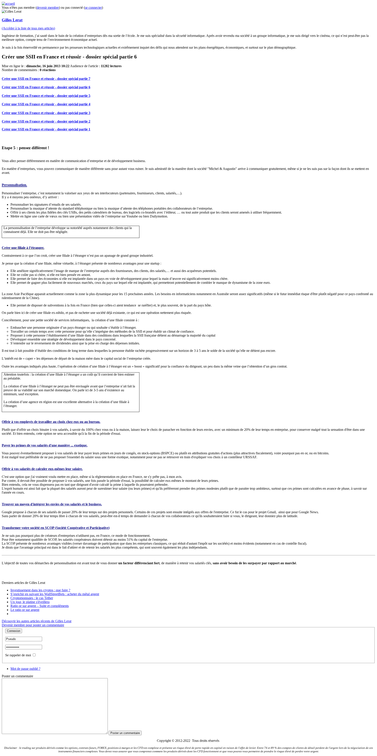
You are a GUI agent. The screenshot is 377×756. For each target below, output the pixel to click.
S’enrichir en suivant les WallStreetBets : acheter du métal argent (54, 594)
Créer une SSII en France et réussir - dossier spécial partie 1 (46, 129)
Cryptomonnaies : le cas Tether (31, 598)
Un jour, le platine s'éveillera (30, 602)
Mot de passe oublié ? (25, 668)
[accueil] (8, 3)
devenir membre (48, 7)
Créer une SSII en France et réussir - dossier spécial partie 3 (46, 113)
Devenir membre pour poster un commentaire (33, 625)
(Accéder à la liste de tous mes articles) (28, 28)
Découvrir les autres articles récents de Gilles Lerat (36, 621)
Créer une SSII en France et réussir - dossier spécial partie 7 (46, 78)
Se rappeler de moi (18, 655)
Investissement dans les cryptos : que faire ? (40, 590)
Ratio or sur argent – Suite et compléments (39, 606)
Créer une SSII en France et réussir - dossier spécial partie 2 (46, 121)
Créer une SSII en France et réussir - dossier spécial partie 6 (46, 87)
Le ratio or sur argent (24, 610)
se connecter (93, 7)
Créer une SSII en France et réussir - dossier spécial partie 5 (46, 95)
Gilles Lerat (12, 20)
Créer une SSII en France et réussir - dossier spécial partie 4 (46, 104)
